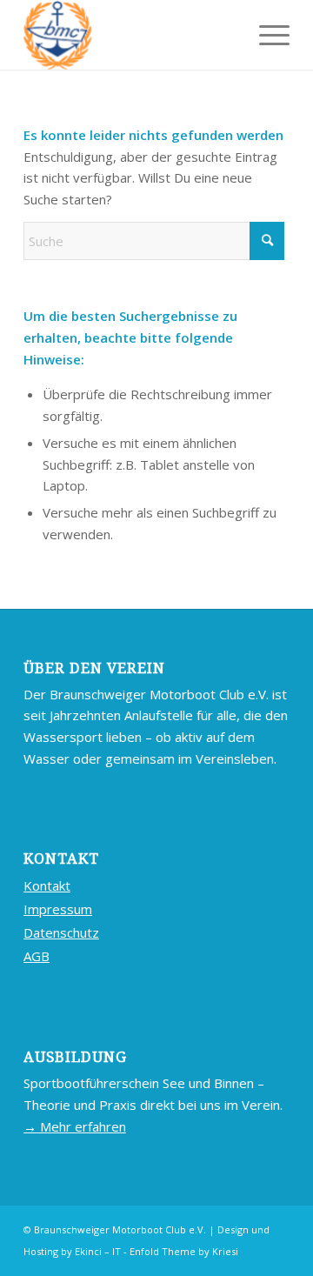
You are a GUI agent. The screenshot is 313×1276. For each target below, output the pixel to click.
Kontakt (46, 885)
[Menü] (266, 35)
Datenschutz (61, 932)
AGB (36, 956)
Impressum (57, 909)
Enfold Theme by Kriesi (184, 1251)
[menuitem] (266, 35)
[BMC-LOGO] (129, 35)
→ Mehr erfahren (74, 1126)
